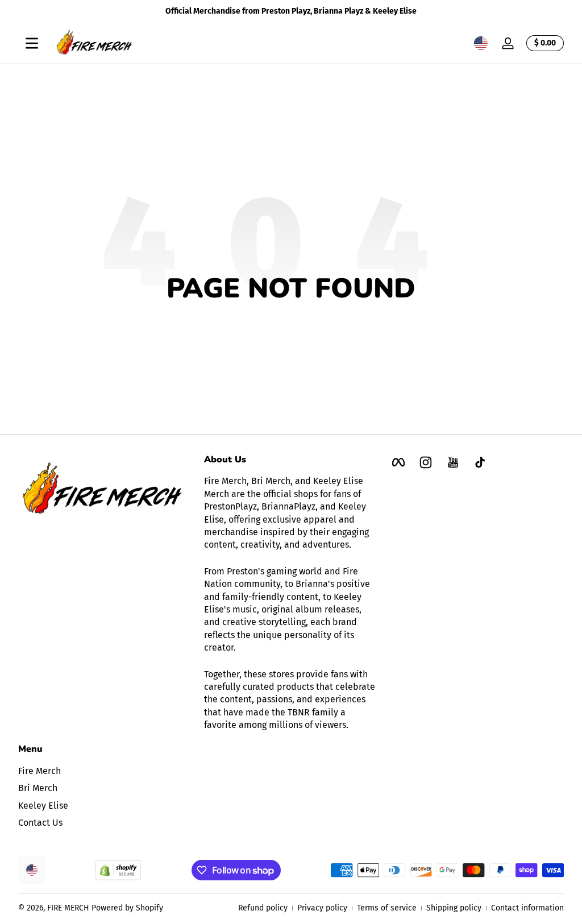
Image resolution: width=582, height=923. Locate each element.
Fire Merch (39, 770)
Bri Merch (37, 788)
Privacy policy (322, 908)
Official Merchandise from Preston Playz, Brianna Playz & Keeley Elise (291, 11)
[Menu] (31, 43)
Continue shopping (283, 329)
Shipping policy (453, 908)
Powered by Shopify (127, 908)
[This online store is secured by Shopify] (118, 870)
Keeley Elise (43, 805)
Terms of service (387, 908)
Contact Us (40, 822)
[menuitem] (105, 771)
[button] (480, 43)
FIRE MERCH (68, 908)
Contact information (527, 908)
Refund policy (263, 908)
